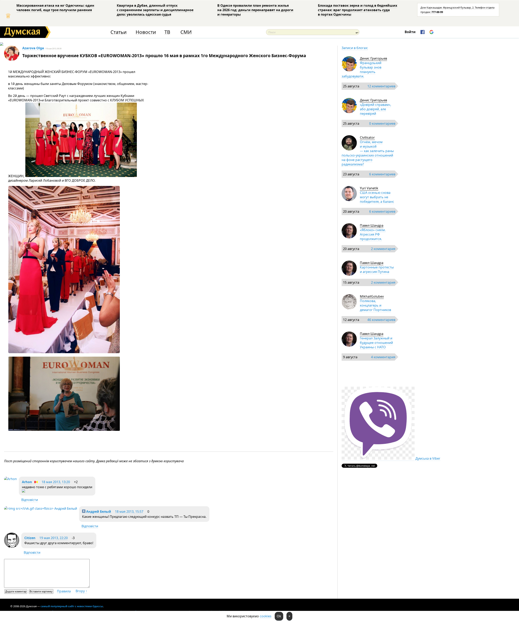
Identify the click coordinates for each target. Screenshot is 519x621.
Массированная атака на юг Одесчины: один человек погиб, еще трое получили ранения (55, 7)
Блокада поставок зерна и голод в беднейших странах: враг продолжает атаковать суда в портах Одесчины (357, 10)
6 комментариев (382, 174)
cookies (265, 616)
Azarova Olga (33, 48)
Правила (64, 591)
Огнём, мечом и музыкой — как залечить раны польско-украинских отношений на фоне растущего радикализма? (368, 153)
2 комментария (383, 249)
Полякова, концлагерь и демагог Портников (375, 305)
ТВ (167, 32)
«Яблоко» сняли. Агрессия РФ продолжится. (373, 234)
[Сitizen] (11, 546)
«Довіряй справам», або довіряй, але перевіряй (375, 109)
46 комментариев (381, 319)
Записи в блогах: (355, 48)
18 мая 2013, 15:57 (129, 511)
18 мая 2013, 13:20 (56, 482)
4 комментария (383, 357)
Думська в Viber (427, 458)
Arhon (27, 482)
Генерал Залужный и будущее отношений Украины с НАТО (376, 342)
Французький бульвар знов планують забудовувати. (361, 69)
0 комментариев (382, 123)
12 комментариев (381, 86)
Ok (279, 616)
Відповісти (29, 500)
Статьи (118, 32)
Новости (146, 32)
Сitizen (29, 538)
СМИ (186, 32)
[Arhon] (10, 479)
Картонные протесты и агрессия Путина (377, 269)
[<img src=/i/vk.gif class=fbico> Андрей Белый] (40, 508)
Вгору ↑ (81, 591)
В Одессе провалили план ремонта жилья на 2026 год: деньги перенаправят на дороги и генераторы (255, 10)
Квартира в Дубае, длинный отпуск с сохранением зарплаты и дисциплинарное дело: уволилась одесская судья (155, 10)
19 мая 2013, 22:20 (53, 538)
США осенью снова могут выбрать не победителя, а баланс (377, 197)
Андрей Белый (98, 511)
